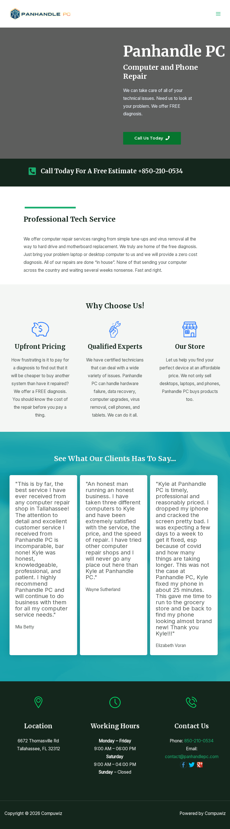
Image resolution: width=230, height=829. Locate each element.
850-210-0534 (199, 740)
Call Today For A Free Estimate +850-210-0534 (112, 171)
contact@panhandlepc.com (192, 756)
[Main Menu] (218, 14)
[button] (152, 138)
